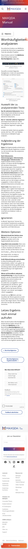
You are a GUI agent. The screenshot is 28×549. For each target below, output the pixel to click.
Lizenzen (4, 473)
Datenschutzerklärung (12, 456)
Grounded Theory (7, 501)
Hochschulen (6, 478)
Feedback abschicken (11, 412)
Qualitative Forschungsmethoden (8, 510)
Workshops (19, 487)
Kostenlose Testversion (5, 484)
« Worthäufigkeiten (9, 350)
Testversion (15, 545)
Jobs (3, 527)
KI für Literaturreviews (6, 514)
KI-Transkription (6, 506)
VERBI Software (6, 520)
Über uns (4, 529)
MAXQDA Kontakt (4, 523)
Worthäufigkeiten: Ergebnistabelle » (13, 359)
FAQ (17, 490)
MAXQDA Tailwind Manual (20, 481)
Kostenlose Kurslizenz (5, 489)
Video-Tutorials (20, 485)
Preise (4, 476)
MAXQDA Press (20, 492)
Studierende (5, 481)
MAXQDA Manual (18, 476)
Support (8, 395)
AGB (3, 540)
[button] (14, 375)
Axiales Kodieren (7, 504)
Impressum (21, 540)
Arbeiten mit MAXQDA (6, 497)
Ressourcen (19, 473)
